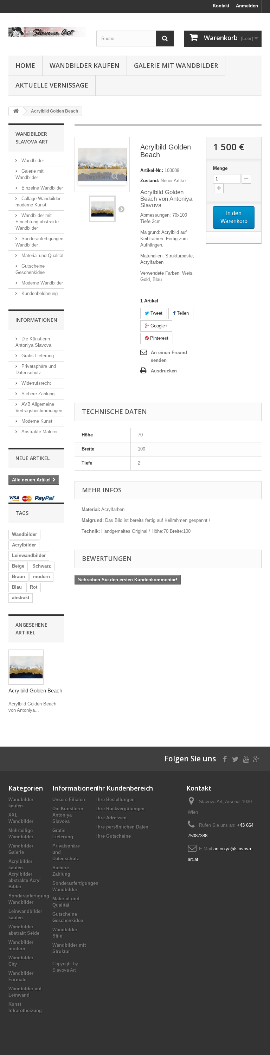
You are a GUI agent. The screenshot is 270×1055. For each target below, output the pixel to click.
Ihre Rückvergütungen (120, 808)
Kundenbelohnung (39, 293)
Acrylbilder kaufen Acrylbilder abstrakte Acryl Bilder (24, 874)
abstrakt (20, 597)
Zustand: (149, 180)
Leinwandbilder (29, 555)
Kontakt (221, 5)
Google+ (158, 325)
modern (41, 576)
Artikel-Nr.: (151, 170)
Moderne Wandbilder (41, 283)
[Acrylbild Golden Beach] (102, 209)
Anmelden (247, 5)
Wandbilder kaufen (85, 65)
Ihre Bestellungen (115, 799)
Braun (18, 576)
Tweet (155, 313)
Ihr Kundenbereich (124, 788)
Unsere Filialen (68, 799)
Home (25, 65)
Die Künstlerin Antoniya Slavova (67, 815)
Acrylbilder (24, 545)
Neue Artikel (32, 458)
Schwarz (41, 566)
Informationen (36, 319)
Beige (18, 566)
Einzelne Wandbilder (41, 188)
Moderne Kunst (36, 421)
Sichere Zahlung (37, 393)
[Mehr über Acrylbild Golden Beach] (26, 667)
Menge (220, 168)
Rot (33, 587)
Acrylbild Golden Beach (35, 690)
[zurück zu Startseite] (15, 111)
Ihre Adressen (111, 817)
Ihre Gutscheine (113, 836)
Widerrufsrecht (35, 383)
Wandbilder (32, 160)
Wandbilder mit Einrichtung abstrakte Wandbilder (37, 222)
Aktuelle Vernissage (51, 85)
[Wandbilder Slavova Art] (47, 32)
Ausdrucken (164, 370)
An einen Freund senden (169, 356)
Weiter (121, 208)
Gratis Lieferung (37, 355)
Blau (17, 587)
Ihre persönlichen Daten (122, 827)
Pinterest (158, 338)
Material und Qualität (42, 255)
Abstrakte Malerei (38, 431)
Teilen (182, 313)
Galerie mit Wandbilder (176, 65)
